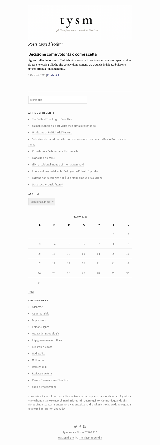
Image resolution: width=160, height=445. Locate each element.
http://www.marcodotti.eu (47, 340)
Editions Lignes (40, 327)
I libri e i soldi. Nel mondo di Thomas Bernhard (58, 164)
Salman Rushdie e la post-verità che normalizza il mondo (64, 126)
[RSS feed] (84, 426)
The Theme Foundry (90, 437)
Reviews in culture (42, 373)
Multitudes (38, 360)
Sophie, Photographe (44, 387)
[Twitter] (75, 426)
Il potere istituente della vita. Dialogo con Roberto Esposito (65, 171)
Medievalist (38, 353)
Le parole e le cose (42, 347)
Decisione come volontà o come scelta (62, 54)
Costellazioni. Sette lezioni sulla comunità (55, 151)
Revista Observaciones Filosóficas (51, 380)
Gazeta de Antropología (45, 333)
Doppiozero (39, 320)
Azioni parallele (40, 313)
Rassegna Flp (39, 367)
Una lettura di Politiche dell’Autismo (52, 132)
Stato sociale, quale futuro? (47, 184)
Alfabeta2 (37, 307)
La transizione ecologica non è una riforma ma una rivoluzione (67, 178)
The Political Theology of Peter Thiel (52, 119)
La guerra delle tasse (43, 158)
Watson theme (66, 437)
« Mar (31, 291)
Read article (53, 75)
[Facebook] (80, 426)
